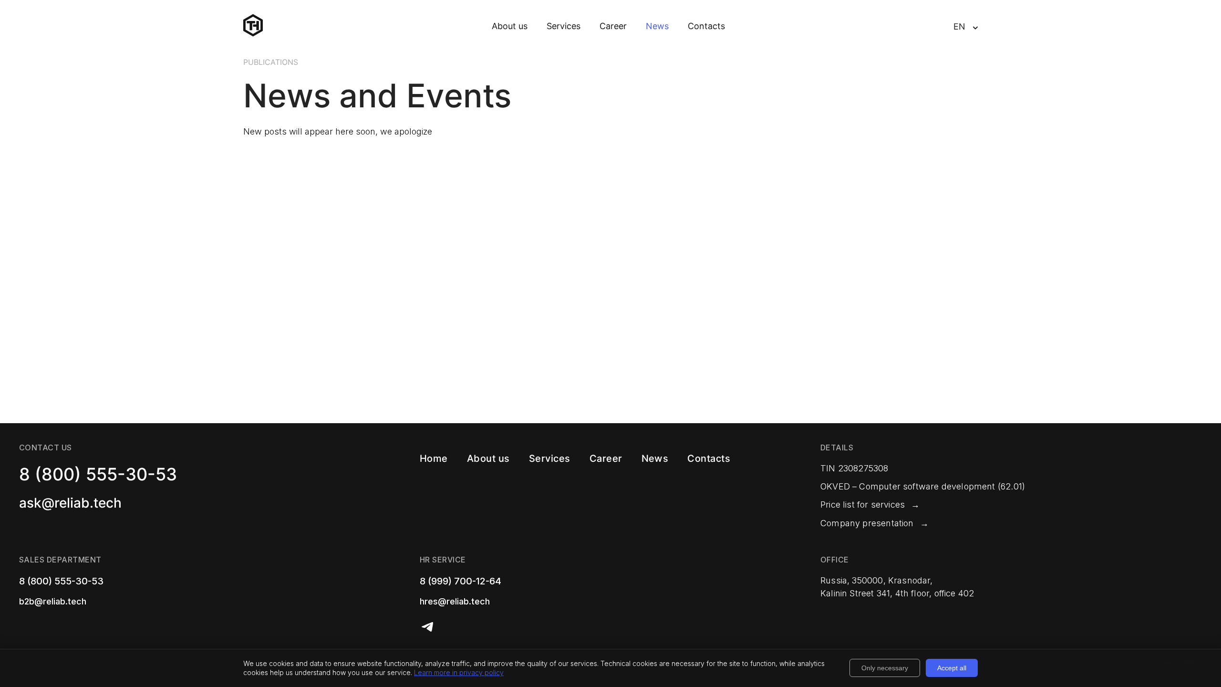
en (959, 26)
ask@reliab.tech (70, 503)
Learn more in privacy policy (459, 672)
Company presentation (867, 523)
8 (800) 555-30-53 (98, 474)
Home (434, 458)
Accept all (951, 668)
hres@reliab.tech (455, 601)
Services (563, 26)
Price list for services (862, 505)
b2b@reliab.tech (52, 601)
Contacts (706, 26)
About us (510, 26)
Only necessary (884, 668)
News (657, 26)
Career (613, 26)
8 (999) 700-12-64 (460, 581)
